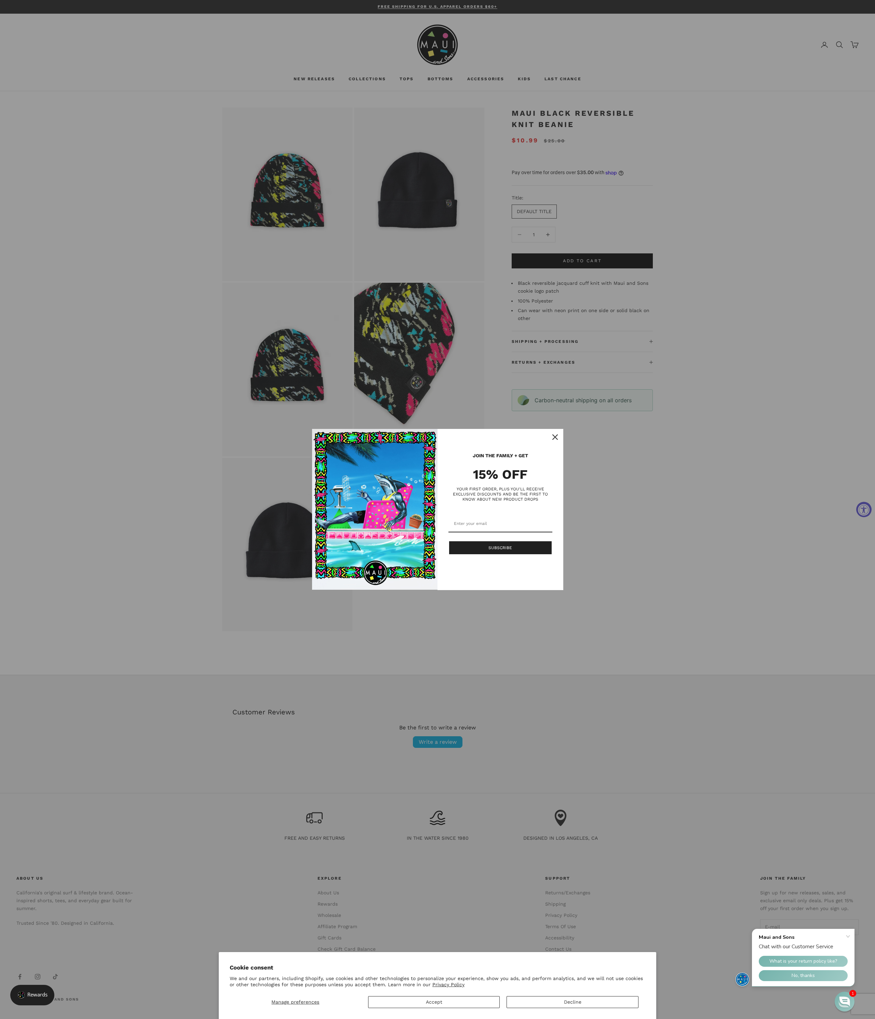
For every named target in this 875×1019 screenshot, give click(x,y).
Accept (434, 1002)
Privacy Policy (448, 984)
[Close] (555, 437)
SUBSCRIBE (500, 547)
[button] (844, 1001)
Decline (572, 1002)
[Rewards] (32, 995)
